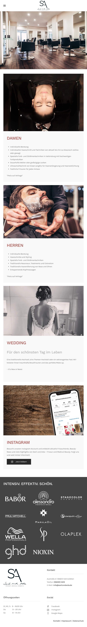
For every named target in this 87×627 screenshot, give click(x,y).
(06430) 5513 (59, 582)
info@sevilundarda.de (62, 585)
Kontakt (51, 570)
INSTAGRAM (18, 442)
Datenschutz (78, 621)
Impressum (66, 621)
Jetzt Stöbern (21, 462)
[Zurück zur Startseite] (43, 5)
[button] (4, 5)
